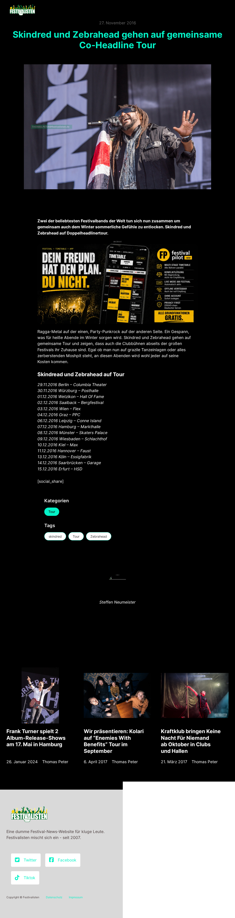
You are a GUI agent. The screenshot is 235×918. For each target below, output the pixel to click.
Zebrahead (98, 536)
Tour (51, 512)
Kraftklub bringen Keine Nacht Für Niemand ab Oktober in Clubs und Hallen (191, 741)
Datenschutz (54, 897)
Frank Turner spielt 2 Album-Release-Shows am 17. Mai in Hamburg (36, 738)
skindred (55, 536)
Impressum (76, 897)
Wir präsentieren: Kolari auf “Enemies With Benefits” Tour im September (114, 741)
